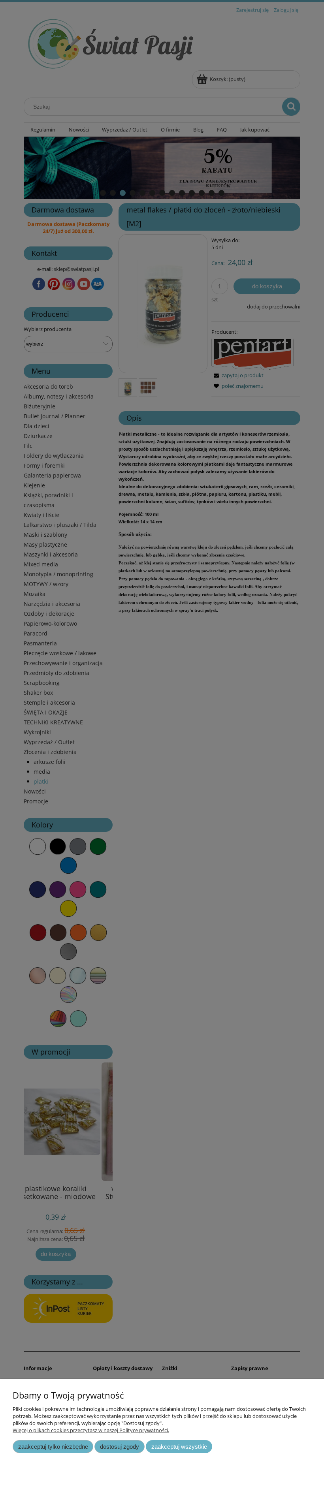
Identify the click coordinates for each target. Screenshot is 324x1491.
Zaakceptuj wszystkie (179, 1446)
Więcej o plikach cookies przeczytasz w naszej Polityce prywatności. (91, 1430)
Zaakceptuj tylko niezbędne (53, 1446)
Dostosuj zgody (119, 1446)
